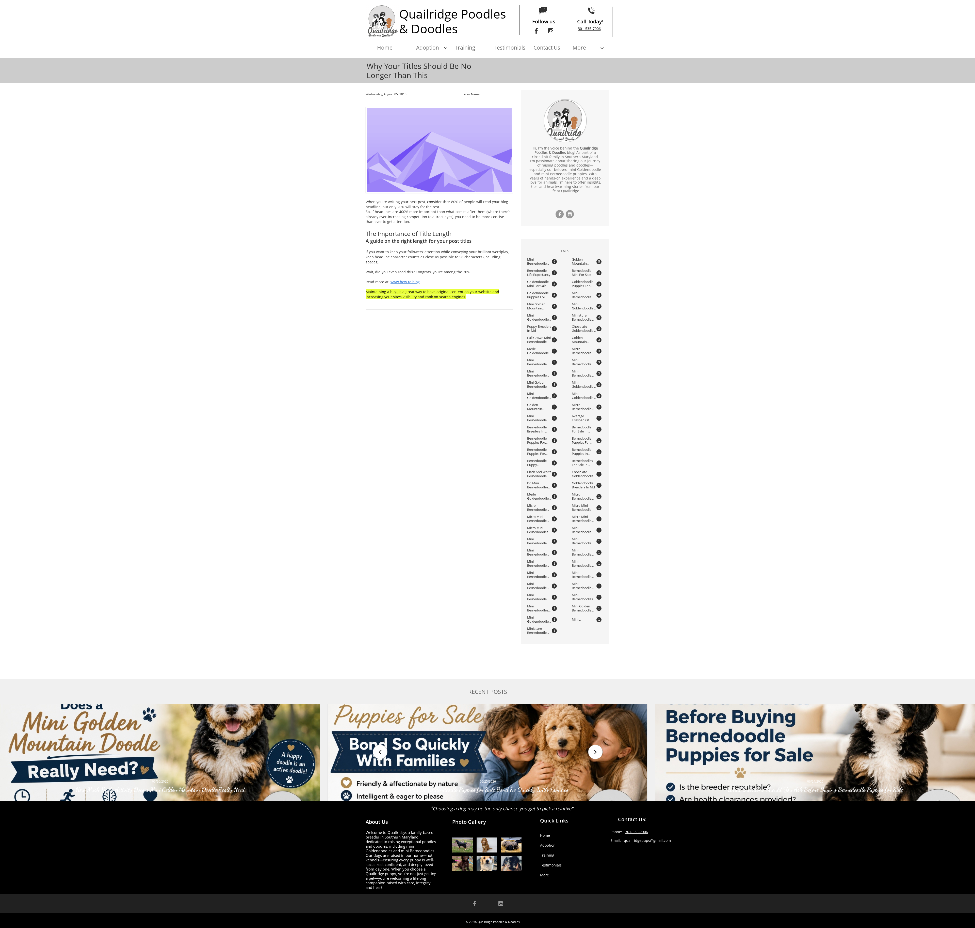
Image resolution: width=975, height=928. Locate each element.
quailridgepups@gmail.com (647, 840)
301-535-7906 (589, 28)
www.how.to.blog (405, 281)
